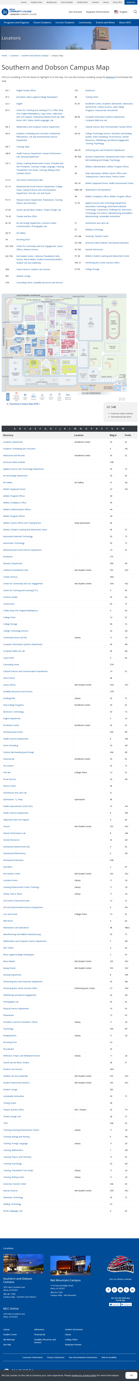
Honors (6, 826)
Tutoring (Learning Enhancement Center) (21, 1130)
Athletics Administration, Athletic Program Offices (107, 166)
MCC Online (8, 947)
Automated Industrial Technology (18, 536)
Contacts (95, 2)
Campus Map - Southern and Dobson (19, 1297)
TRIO (5, 1123)
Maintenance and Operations (98, 189)
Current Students (65, 22)
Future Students (42, 22)
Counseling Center (11, 664)
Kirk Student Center (11, 873)
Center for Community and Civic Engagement (23, 583)
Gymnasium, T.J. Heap (13, 799)
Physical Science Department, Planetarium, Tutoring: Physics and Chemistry (39, 202)
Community (85, 22)
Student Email (82, 2)
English (123, 11)
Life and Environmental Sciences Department (23, 907)
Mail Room (8, 920)
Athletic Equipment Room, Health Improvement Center (109, 183)
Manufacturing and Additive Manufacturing (22, 934)
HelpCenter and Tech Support (16, 819)
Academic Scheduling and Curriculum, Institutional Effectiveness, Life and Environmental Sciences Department (38, 136)
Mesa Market (9, 961)
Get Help (7, 1344)
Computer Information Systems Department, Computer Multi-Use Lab (105, 119)
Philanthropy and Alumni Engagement (19, 995)
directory (110, 77)
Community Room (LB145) (15, 637)
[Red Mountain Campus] (70, 1267)
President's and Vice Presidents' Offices (20, 1022)
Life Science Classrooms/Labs (29, 180)
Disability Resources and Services (17, 691)
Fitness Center (9, 786)
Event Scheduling (10, 745)
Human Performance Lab (14, 833)
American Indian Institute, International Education (107, 242)
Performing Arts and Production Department (105, 150)
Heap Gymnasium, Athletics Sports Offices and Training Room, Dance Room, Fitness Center (105, 175)
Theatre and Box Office (26, 216)
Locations (11, 38)
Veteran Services (10, 1190)
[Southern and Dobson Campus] (23, 1265)
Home (4, 55)
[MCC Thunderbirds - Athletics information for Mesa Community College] (120, 1265)
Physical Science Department (16, 1008)
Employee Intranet (73, 1344)
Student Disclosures (74, 1329)
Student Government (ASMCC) (16, 1082)
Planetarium (8, 1015)
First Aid (6, 772)
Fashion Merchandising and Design (18, 752)
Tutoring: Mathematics (13, 1150)
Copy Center (8, 658)
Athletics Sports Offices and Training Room (22, 523)
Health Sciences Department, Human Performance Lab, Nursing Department (38, 155)
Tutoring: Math (22, 146)
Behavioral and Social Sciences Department (22, 550)
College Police (9, 617)
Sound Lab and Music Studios (16, 1062)
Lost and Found (10, 914)
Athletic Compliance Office (14, 502)
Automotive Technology (13, 543)
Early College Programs (13, 705)
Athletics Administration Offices (17, 509)
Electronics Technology (13, 711)
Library (106, 2)
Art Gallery (21, 233)
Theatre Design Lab (12, 1116)
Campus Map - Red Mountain (63, 1295)
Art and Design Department (15, 475)
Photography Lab (10, 1001)
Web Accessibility (109, 1357)
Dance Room (9, 678)
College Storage (92, 269)
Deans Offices (9, 684)
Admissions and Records (14, 455)
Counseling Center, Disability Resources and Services (39, 282)
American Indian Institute (14, 462)
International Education (13, 860)
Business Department (12, 563)
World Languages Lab (12, 1211)
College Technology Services (15, 631)
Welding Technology (94, 229)
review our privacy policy (83, 1375)
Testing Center (91, 97)
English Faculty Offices (26, 90)
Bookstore (90, 90)
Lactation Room (10, 880)
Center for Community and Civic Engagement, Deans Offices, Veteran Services (39, 248)
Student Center (36, 2)
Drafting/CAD (9, 698)
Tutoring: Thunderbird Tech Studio (18, 1170)
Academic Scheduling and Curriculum (19, 448)
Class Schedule (67, 2)
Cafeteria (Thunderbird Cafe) (15, 570)
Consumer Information (33, 1357)
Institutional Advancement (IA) (16, 846)
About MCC (125, 22)
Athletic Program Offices (14, 496)
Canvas (23, 2)
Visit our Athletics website (120, 1279)
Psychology (8, 1028)
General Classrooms (94, 249)
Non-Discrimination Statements (83, 1357)
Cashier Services (10, 577)
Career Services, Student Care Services (33, 269)
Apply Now (131, 2)
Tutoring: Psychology (12, 1163)
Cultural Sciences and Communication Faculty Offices (108, 126)
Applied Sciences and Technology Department (23, 469)
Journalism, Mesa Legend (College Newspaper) (37, 97)
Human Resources (11, 840)
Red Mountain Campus (65, 1280)
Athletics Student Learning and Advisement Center (107, 256)
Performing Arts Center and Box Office (102, 262)
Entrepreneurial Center (13, 732)
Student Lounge (23, 276)
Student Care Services (12, 1069)
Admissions (39, 1329)
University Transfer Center (96, 236)
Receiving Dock (23, 239)
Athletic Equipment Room (14, 489)
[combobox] (122, 12)
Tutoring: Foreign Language (15, 1143)
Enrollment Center (11, 725)
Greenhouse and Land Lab (97, 223)
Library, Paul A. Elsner (12, 894)
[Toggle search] (135, 12)
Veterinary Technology (13, 1197)
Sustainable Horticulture (13, 1096)
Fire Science (8, 765)
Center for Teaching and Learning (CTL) (20, 590)
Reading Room (9, 1035)
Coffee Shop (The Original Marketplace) (20, 610)
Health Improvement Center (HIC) (18, 806)
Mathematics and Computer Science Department (38, 126)
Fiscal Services (9, 779)
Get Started (75, 11)
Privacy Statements (55, 1357)
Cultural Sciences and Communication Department (25, 671)
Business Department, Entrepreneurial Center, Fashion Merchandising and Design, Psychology (109, 158)
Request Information (97, 11)
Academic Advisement (13, 442)
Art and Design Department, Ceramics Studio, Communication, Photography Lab (36, 225)
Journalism (7, 867)
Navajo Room (9, 968)
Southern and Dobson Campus (35, 55)
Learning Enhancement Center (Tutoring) (21, 887)
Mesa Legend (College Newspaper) (18, 954)
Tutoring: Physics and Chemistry (17, 1157)
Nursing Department (12, 974)
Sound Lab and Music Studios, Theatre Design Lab (38, 209)
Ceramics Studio (10, 597)
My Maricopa (52, 2)
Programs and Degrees (16, 22)
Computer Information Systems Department (22, 644)
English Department (12, 718)
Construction (9, 604)
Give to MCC (117, 2)
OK (131, 1375)
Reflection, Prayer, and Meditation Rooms (21, 1055)
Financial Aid (8, 759)
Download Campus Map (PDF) (24, 404)
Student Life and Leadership (15, 1076)
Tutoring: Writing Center (13, 1177)
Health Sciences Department (15, 738)
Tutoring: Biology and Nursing (16, 1136)
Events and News (105, 22)
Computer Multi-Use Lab (14, 651)
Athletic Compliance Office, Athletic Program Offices (108, 196)
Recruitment (8, 1049)
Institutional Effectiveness (14, 853)
